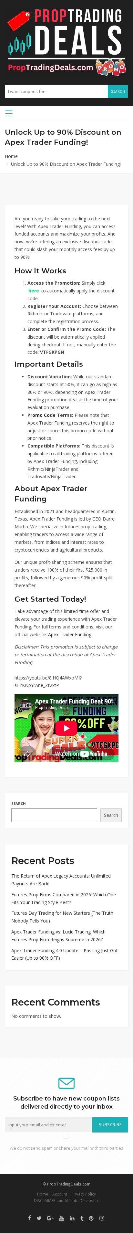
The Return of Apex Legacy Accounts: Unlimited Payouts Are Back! (61, 880)
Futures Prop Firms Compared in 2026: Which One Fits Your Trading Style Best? (63, 898)
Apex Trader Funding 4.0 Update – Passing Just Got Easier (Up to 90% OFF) (64, 954)
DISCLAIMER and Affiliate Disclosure (66, 1200)
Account (59, 1193)
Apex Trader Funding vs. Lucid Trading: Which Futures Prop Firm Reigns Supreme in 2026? (58, 936)
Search (118, 91)
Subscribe (110, 1124)
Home (11, 156)
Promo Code (41, 415)
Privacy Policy (83, 1193)
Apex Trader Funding (69, 634)
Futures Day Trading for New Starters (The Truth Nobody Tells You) (62, 917)
